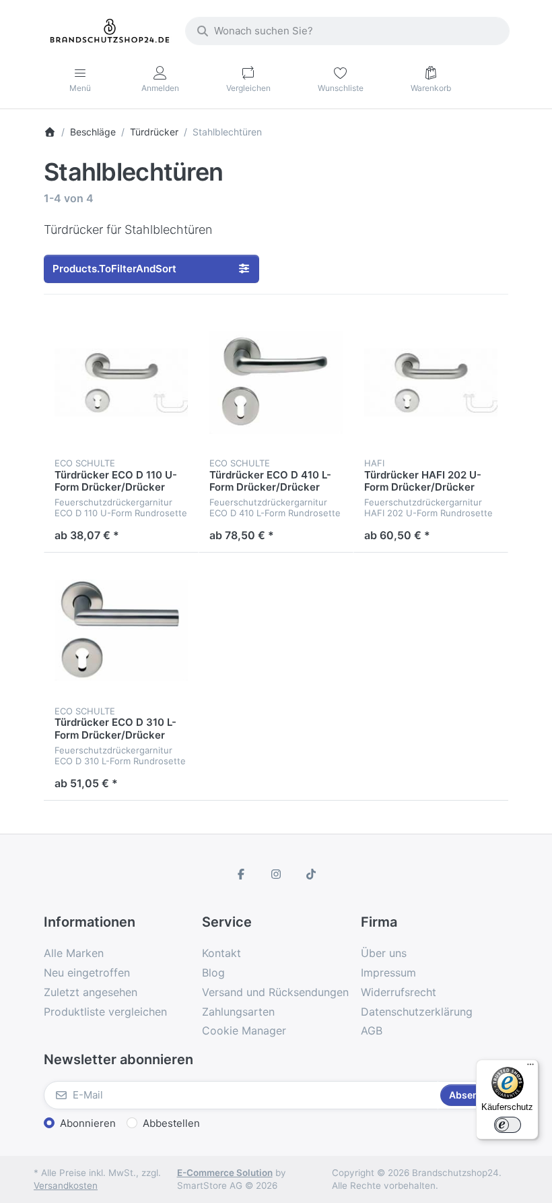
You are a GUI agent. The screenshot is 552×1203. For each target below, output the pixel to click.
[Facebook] (241, 874)
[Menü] (530, 1067)
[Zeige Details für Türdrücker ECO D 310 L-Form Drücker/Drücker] (121, 630)
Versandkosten (66, 1185)
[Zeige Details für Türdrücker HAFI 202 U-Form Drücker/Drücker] (430, 383)
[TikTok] (311, 874)
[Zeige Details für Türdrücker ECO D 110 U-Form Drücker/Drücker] (121, 383)
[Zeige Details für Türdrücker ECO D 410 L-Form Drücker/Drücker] (276, 383)
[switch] (507, 1125)
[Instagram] (276, 874)
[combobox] (347, 31)
